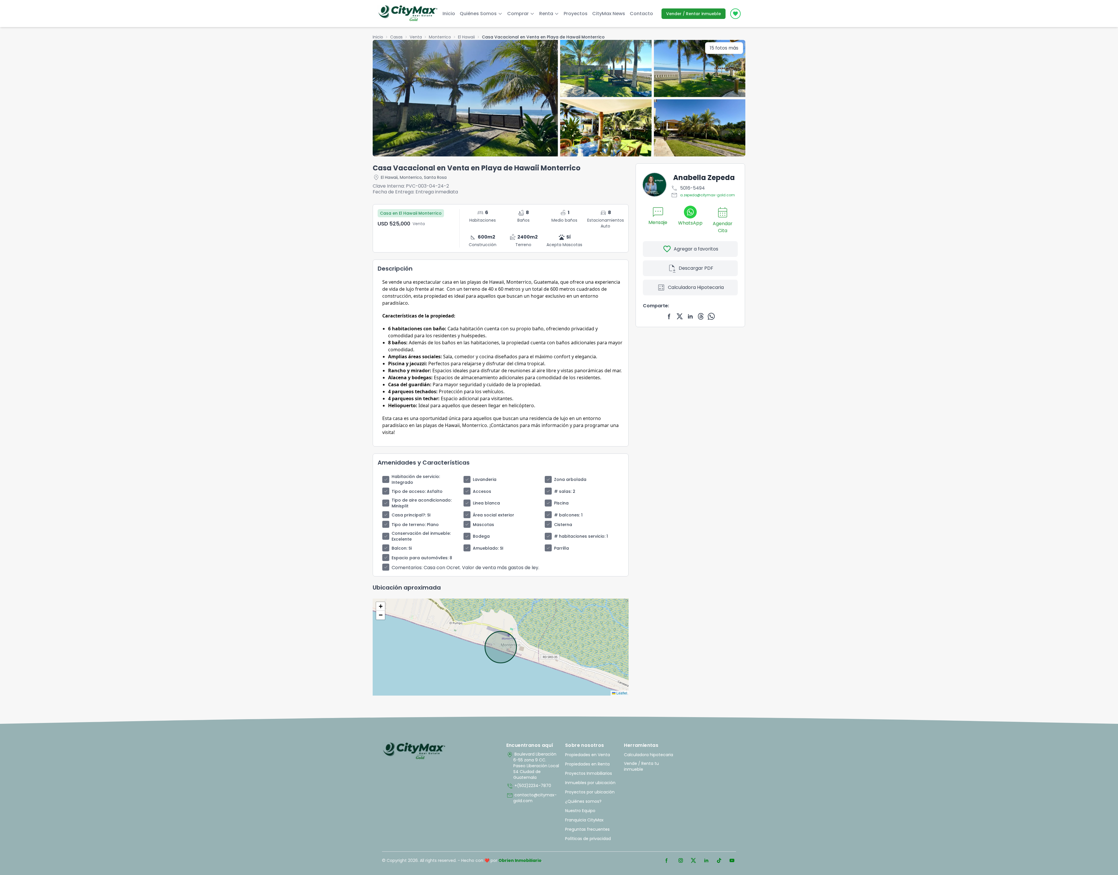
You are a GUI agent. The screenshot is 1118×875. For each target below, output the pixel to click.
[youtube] (732, 860)
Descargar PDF (690, 268)
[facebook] (669, 316)
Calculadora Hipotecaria (690, 287)
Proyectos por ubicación (590, 792)
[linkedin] (690, 316)
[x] (679, 316)
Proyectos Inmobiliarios (588, 773)
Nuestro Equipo (580, 811)
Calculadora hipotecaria (648, 755)
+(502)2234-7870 (528, 786)
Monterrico (440, 37)
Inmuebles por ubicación (590, 783)
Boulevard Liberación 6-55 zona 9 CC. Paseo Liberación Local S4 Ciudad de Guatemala (532, 765)
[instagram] (681, 860)
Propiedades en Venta (587, 755)
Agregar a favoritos (690, 249)
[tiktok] (719, 860)
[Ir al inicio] (414, 751)
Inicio (449, 13)
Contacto (641, 13)
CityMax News (608, 13)
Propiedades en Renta (587, 764)
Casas (396, 37)
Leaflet (621, 692)
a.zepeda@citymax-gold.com (703, 195)
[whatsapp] (711, 316)
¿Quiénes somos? (583, 801)
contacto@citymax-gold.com (531, 798)
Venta (416, 37)
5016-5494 (688, 188)
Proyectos (576, 13)
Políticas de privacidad (588, 839)
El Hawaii (466, 37)
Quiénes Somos (478, 13)
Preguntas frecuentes (587, 829)
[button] (380, 606)
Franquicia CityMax (584, 820)
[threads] (700, 316)
